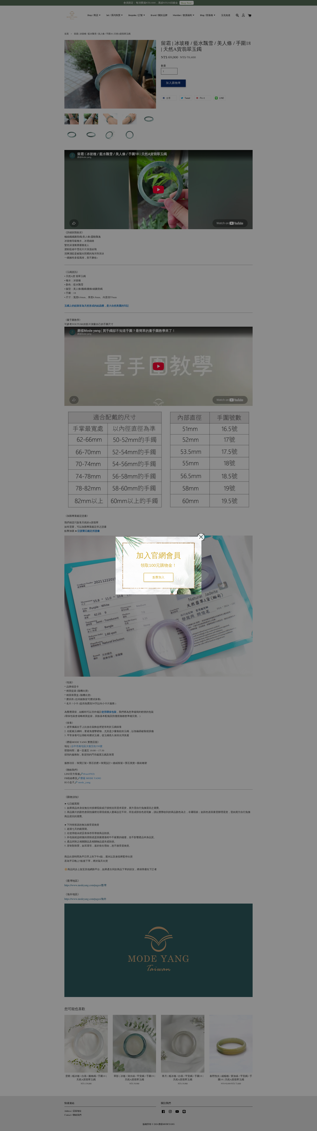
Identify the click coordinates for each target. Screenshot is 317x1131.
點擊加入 (158, 577)
